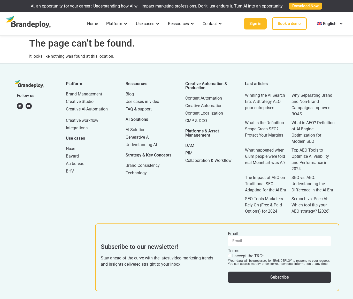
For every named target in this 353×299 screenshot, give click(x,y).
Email (233, 234)
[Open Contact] (220, 24)
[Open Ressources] (192, 24)
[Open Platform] (126, 24)
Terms (233, 251)
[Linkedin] (20, 106)
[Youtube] (29, 106)
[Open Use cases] (158, 24)
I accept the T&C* (279, 259)
